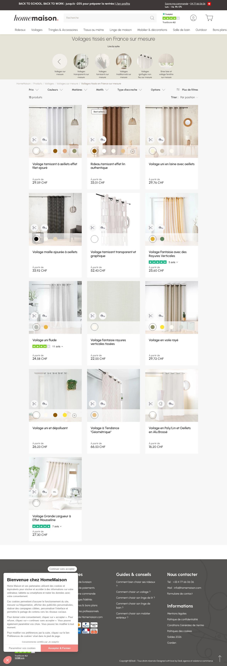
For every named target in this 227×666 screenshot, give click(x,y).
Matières (77, 89)
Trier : (174, 97)
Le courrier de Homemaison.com (84, 617)
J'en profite (123, 3)
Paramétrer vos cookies (22, 648)
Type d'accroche (127, 89)
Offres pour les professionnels (82, 611)
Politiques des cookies (179, 631)
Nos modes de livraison (78, 582)
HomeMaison (23, 83)
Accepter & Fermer (59, 648)
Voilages (49, 83)
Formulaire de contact (180, 593)
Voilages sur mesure (67, 83)
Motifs (100, 89)
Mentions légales (176, 613)
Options (155, 89)
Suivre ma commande (176, 3)
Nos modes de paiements (80, 587)
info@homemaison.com (187, 587)
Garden (171, 642)
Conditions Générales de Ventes (185, 625)
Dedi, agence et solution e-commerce (195, 661)
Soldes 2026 (174, 637)
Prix (31, 89)
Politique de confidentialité (182, 619)
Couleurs (53, 89)
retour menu (219, 658)
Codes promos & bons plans (81, 605)
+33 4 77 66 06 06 (183, 582)
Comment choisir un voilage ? (133, 591)
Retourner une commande (80, 593)
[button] (7, 660)
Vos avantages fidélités (78, 599)
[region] (113, 64)
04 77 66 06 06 (197, 3)
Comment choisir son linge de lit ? (135, 597)
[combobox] (189, 97)
